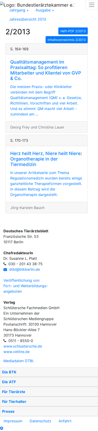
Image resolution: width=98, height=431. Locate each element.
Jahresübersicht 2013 (27, 19)
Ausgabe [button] (44, 10)
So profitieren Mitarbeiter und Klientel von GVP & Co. (45, 73)
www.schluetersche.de (22, 346)
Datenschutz (40, 421)
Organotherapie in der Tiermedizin (34, 161)
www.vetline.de (16, 351)
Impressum (13, 421)
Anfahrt (65, 421)
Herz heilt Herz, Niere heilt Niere (45, 153)
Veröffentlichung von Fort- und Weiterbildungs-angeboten (25, 286)
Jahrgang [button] (17, 10)
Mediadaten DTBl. (18, 361)
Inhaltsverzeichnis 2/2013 (67, 40)
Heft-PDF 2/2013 (73, 31)
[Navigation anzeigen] (91, 5)
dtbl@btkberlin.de (24, 269)
